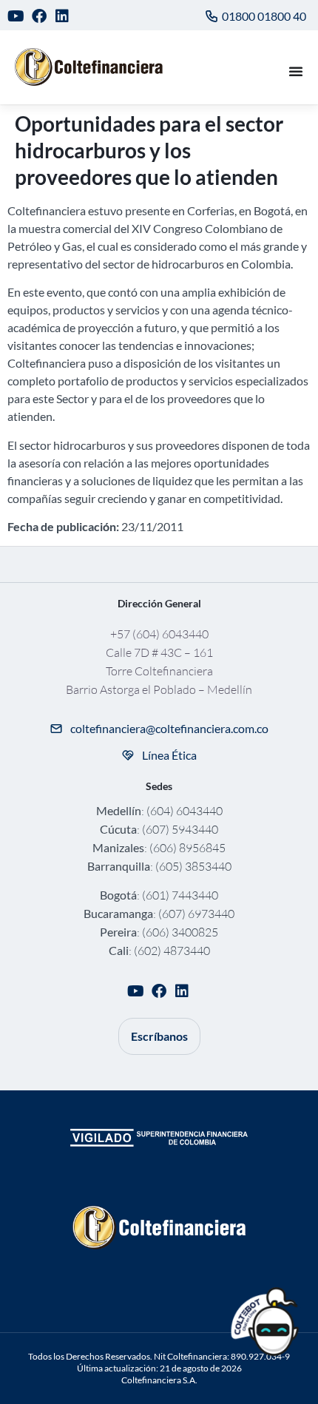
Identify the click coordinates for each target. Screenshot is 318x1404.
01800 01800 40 (264, 16)
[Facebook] (39, 15)
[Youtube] (15, 15)
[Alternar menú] (295, 71)
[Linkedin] (62, 15)
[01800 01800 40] (211, 16)
